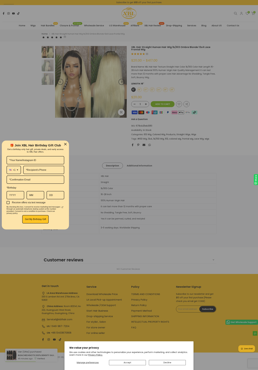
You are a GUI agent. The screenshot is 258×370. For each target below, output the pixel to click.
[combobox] (14, 170)
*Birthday (11, 187)
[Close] (65, 144)
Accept (127, 362)
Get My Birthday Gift (35, 219)
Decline (167, 362)
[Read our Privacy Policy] (62, 207)
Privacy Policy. (95, 354)
